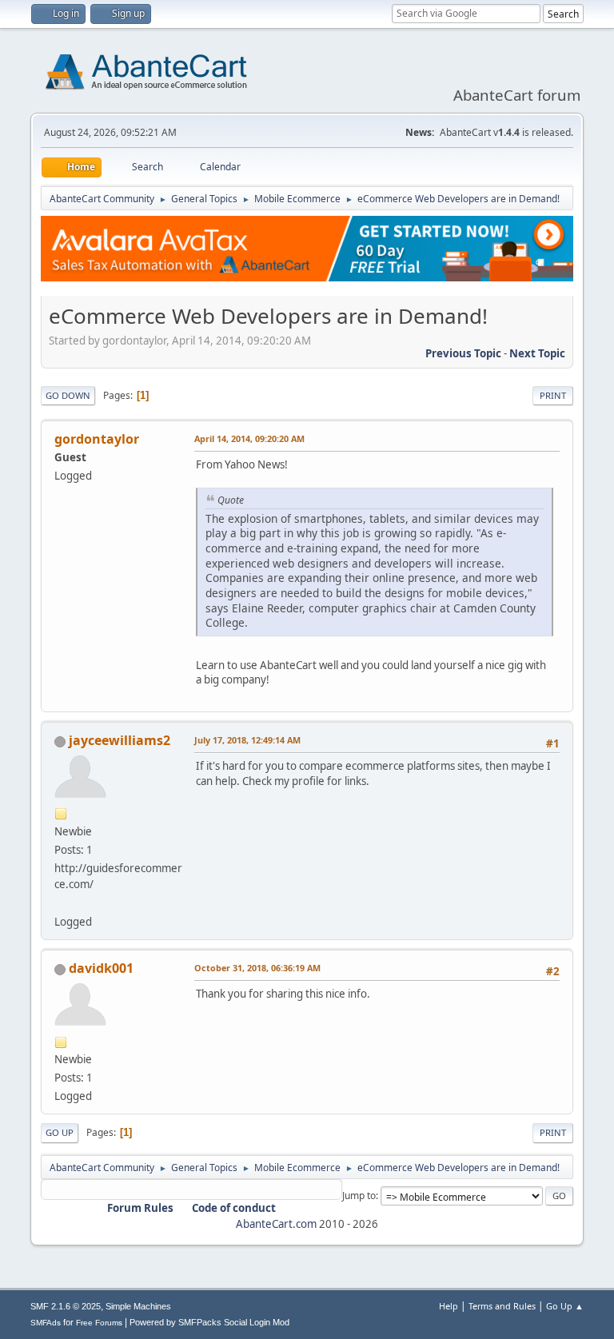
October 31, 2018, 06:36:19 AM (257, 968)
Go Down (68, 395)
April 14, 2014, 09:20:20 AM (249, 438)
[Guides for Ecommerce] (60, 902)
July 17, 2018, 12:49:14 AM (247, 740)
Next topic (537, 353)
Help (448, 1306)
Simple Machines (138, 1306)
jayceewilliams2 (119, 740)
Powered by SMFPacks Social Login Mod (209, 1322)
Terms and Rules (502, 1306)
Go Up (60, 1132)
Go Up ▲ (565, 1306)
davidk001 (101, 968)
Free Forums (99, 1322)
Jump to (359, 1195)
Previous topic (463, 353)
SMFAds (45, 1322)
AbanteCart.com (276, 1224)
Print (553, 395)
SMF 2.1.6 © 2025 (65, 1306)
